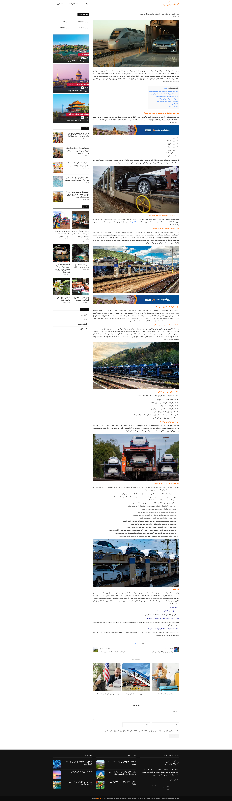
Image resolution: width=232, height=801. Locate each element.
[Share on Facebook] (133, 643)
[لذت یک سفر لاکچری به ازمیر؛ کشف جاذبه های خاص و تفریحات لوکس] (80, 220)
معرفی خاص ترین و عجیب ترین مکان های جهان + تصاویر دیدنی (77, 178)
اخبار (85, 319)
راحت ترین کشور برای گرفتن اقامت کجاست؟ (166, 694)
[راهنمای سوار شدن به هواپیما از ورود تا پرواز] (136, 677)
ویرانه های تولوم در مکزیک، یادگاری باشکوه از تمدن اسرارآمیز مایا (122, 773)
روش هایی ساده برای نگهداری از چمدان (81, 298)
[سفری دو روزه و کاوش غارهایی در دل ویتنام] (80, 253)
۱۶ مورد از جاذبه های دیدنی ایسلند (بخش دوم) (79, 763)
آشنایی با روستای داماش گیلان (63, 298)
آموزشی (84, 314)
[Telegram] (151, 788)
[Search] (53, 3)
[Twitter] (162, 788)
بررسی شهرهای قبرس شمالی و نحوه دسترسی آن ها (78, 783)
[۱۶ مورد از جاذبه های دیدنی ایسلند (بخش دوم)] (57, 764)
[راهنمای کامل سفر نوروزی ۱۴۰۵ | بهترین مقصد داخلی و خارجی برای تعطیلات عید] (58, 196)
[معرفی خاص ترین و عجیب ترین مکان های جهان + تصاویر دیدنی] (58, 181)
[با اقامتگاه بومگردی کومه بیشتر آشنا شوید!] (100, 764)
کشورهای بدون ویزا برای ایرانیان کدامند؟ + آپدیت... (106, 694)
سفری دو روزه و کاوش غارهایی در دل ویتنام (81, 265)
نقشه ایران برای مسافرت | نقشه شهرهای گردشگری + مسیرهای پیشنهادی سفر (77, 151)
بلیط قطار (135, 222)
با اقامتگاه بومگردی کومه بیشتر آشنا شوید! (122, 763)
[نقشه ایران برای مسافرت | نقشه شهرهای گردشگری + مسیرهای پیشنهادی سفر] (58, 152)
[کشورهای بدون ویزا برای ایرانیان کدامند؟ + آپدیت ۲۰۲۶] (107, 677)
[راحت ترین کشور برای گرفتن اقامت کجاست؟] (165, 677)
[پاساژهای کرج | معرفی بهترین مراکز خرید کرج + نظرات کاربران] (58, 137)
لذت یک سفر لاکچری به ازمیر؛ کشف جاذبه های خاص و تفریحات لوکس (80, 235)
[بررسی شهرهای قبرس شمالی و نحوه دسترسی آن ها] (57, 785)
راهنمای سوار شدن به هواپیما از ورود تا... (136, 694)
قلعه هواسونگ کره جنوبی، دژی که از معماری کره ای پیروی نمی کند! (62, 268)
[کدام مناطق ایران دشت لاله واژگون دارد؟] (100, 785)
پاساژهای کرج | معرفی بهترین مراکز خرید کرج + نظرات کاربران (78, 135)
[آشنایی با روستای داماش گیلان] (61, 286)
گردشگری (60, 3)
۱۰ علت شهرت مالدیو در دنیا (81, 771)
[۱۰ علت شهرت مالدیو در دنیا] (57, 774)
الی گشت (98, 798)
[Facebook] (168, 788)
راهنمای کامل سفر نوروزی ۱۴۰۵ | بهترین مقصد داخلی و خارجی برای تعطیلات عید (77, 195)
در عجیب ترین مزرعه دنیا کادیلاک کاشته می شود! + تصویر (61, 234)
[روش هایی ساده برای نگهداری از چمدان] (80, 286)
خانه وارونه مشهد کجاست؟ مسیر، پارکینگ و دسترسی (78, 164)
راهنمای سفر (73, 3)
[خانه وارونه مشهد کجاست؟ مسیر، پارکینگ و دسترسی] (58, 167)
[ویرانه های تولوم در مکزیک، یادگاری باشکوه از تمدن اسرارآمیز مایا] (100, 774)
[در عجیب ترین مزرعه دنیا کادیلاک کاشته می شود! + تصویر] (61, 220)
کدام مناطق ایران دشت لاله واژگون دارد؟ (122, 783)
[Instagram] (157, 788)
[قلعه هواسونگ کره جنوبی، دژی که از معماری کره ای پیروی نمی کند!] (61, 253)
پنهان (165, 88)
